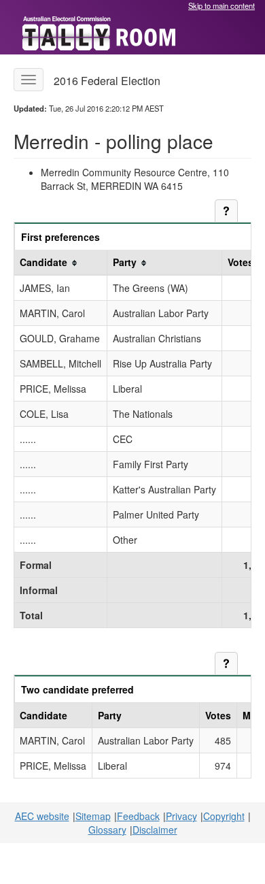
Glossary (107, 829)
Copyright (224, 816)
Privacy (181, 816)
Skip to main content (221, 5)
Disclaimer (154, 829)
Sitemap (93, 816)
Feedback (138, 816)
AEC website (42, 816)
